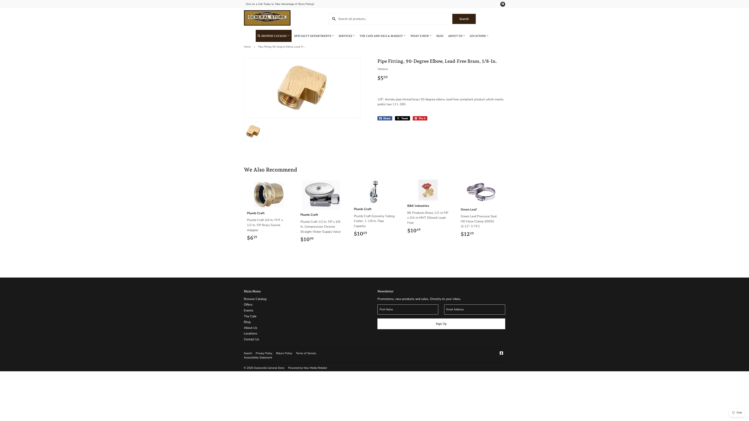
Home (247, 47)
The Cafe (250, 316)
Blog (440, 35)
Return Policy (284, 353)
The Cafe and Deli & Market (381, 35)
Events (248, 310)
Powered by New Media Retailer (307, 368)
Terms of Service (306, 353)
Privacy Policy (264, 353)
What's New (420, 35)
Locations (478, 35)
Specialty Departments (313, 35)
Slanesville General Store (269, 368)
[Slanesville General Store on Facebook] (501, 353)
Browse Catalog (274, 35)
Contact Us (251, 339)
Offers (248, 304)
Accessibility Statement (258, 357)
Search (467, 19)
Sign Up (441, 323)
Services (346, 35)
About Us (455, 35)
